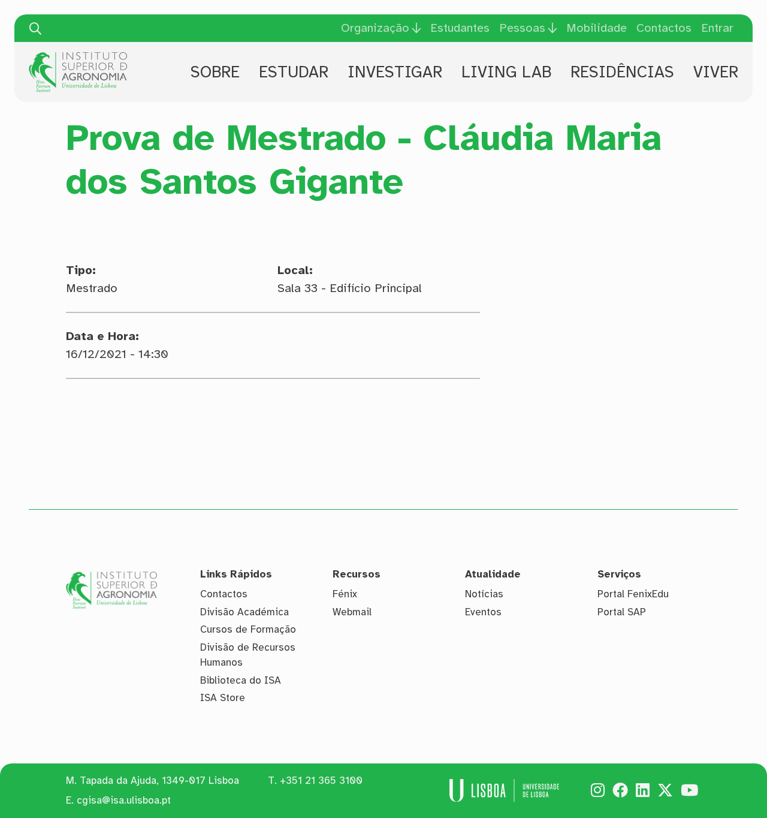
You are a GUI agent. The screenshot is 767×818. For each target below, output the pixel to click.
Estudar (293, 72)
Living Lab (506, 72)
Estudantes (460, 27)
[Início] (78, 56)
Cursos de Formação (248, 629)
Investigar (395, 72)
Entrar (717, 27)
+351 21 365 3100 (321, 780)
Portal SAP (621, 612)
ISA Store (222, 697)
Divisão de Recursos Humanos (247, 655)
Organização (375, 28)
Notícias (484, 594)
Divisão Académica (244, 612)
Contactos (663, 27)
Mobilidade (596, 27)
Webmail (352, 612)
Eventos (483, 612)
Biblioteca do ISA (240, 680)
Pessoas (522, 28)
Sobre (215, 72)
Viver (715, 72)
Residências (622, 72)
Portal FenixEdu (633, 594)
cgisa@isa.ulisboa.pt (124, 800)
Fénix (345, 594)
